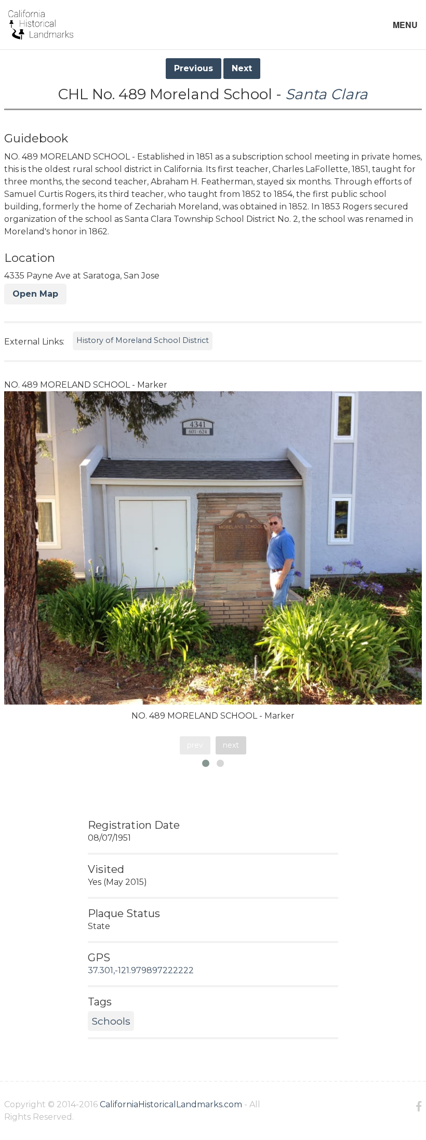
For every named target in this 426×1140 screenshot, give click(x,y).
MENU (405, 25)
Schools (110, 1021)
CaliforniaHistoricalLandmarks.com (171, 1104)
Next (242, 68)
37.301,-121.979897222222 (141, 970)
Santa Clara (326, 94)
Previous (193, 68)
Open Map (35, 294)
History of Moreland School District (142, 340)
